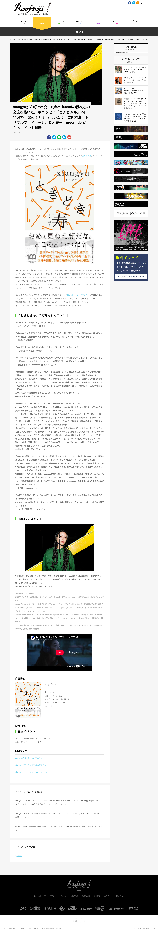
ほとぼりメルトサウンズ (77, 295)
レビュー (116, 22)
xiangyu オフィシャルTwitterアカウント (31, 765)
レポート (79, 22)
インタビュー (60, 22)
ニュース (42, 22)
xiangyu (19, 855)
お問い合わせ (119, 896)
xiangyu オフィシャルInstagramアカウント (33, 772)
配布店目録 (86, 896)
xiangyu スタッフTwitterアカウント (29, 758)
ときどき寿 (86, 156)
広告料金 (107, 896)
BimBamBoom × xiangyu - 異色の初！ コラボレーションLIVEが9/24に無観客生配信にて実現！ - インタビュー (58, 828)
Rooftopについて (40, 896)
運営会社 (53, 896)
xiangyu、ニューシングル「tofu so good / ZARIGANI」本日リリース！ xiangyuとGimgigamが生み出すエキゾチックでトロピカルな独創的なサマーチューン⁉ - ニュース (59, 802)
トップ (23, 22)
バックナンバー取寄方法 (69, 896)
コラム (97, 22)
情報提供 (97, 896)
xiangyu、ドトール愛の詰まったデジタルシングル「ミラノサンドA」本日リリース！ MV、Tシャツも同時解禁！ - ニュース (59, 815)
